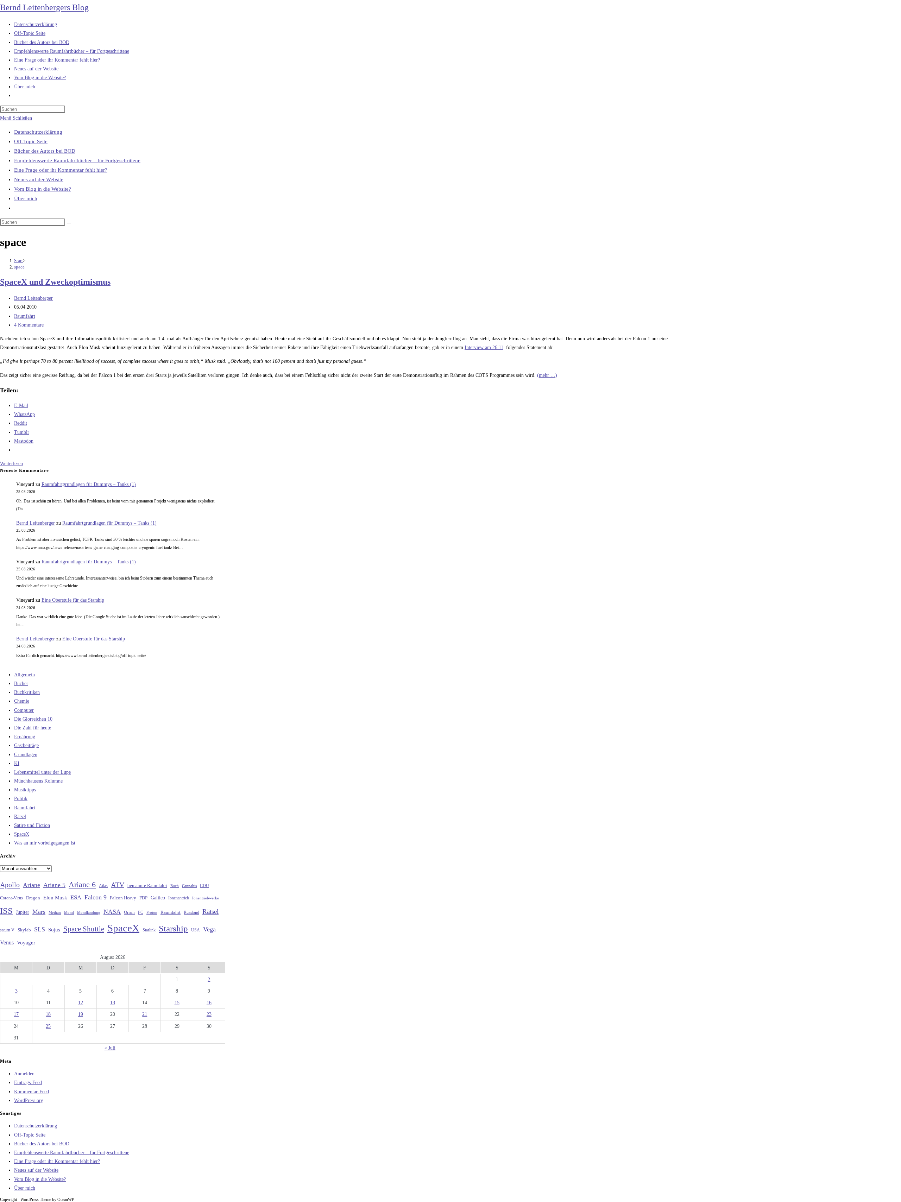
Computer (24, 710)
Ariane (31, 884)
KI (16, 763)
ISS (6, 911)
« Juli (110, 1048)
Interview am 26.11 (484, 347)
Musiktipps (25, 789)
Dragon (33, 897)
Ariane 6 (82, 884)
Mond (69, 912)
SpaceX (21, 834)
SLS (39, 929)
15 (177, 1002)
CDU (204, 885)
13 (112, 1002)
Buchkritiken (27, 692)
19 (80, 1014)
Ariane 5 (54, 884)
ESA (75, 897)
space (19, 267)
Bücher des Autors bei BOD (44, 151)
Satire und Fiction (32, 825)
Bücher (21, 683)
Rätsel (20, 816)
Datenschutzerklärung (38, 132)
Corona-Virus (11, 898)
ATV (117, 884)
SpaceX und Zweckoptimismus (55, 281)
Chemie (21, 701)
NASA (112, 911)
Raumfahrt (24, 316)
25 (48, 1026)
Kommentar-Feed (31, 1091)
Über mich (25, 198)
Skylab (24, 930)
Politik (20, 798)
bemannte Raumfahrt (147, 885)
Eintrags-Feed (28, 1082)
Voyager (26, 942)
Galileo (158, 897)
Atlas (103, 886)
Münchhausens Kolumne (38, 781)
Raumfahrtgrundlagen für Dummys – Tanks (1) (89, 484)
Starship (173, 928)
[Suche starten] (69, 223)
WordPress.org (28, 1100)
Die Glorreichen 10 (33, 719)
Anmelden (24, 1073)
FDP (143, 897)
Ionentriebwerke (205, 898)
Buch (174, 886)
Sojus (54, 929)
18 (48, 1014)
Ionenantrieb (178, 898)
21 (144, 1014)
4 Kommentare (29, 325)
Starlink (149, 930)
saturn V (7, 930)
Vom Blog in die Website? (42, 189)
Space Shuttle (83, 929)
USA (195, 930)
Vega (209, 929)
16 (209, 1002)
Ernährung (24, 736)
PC (140, 912)
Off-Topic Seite (31, 141)
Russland (191, 912)
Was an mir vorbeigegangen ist (44, 843)
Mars (38, 911)
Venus (7, 942)
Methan (55, 912)
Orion (129, 912)
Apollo (10, 884)
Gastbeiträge (26, 745)
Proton (151, 913)
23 (209, 1014)
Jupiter (22, 912)
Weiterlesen (11, 463)
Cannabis (189, 886)
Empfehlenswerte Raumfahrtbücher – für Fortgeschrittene (77, 160)
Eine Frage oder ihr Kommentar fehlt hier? (60, 170)
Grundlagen (25, 754)
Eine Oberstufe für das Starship (73, 600)
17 (16, 1014)
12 (80, 1002)
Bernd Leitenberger (33, 298)
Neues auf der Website (38, 179)
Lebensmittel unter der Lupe (42, 772)
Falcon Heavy (123, 897)
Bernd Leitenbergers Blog (44, 7)
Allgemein (24, 674)
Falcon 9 (95, 897)
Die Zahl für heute (32, 727)
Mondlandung (88, 913)
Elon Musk (55, 897)
